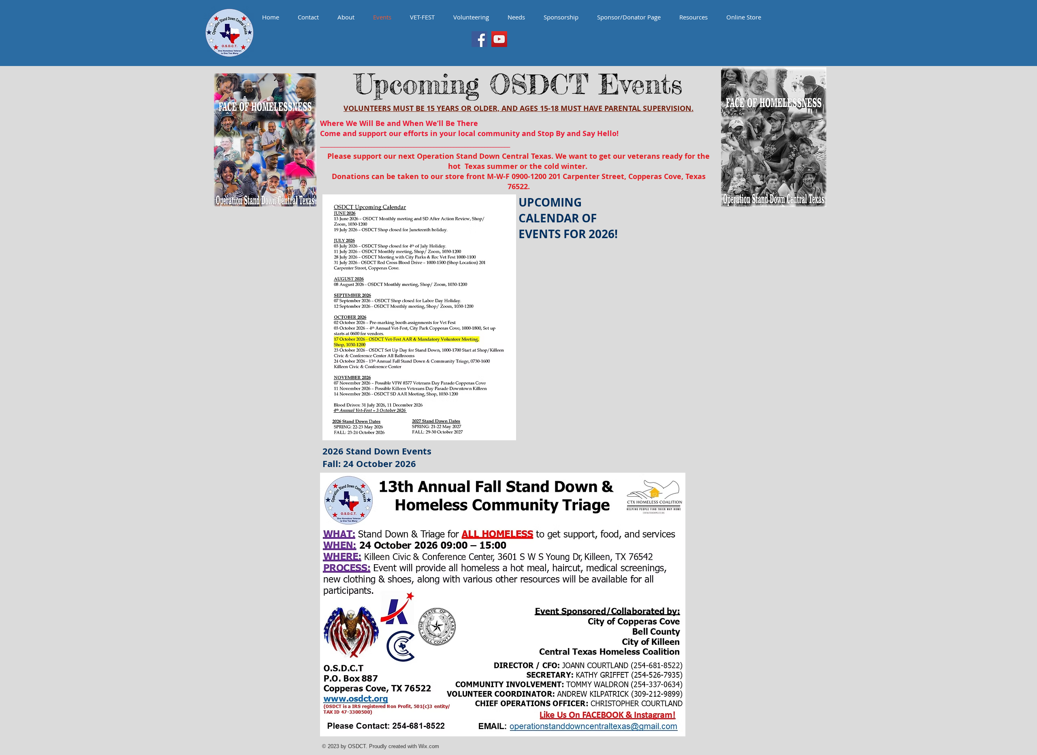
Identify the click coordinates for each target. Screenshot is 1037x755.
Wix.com (428, 746)
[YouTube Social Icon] (499, 39)
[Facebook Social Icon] (479, 39)
